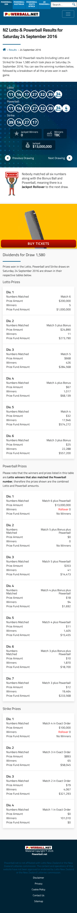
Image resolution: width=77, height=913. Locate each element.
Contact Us (38, 895)
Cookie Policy (38, 889)
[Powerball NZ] (21, 14)
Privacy (38, 883)
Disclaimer (38, 877)
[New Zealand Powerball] (4, 50)
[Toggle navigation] (68, 14)
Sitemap (38, 901)
